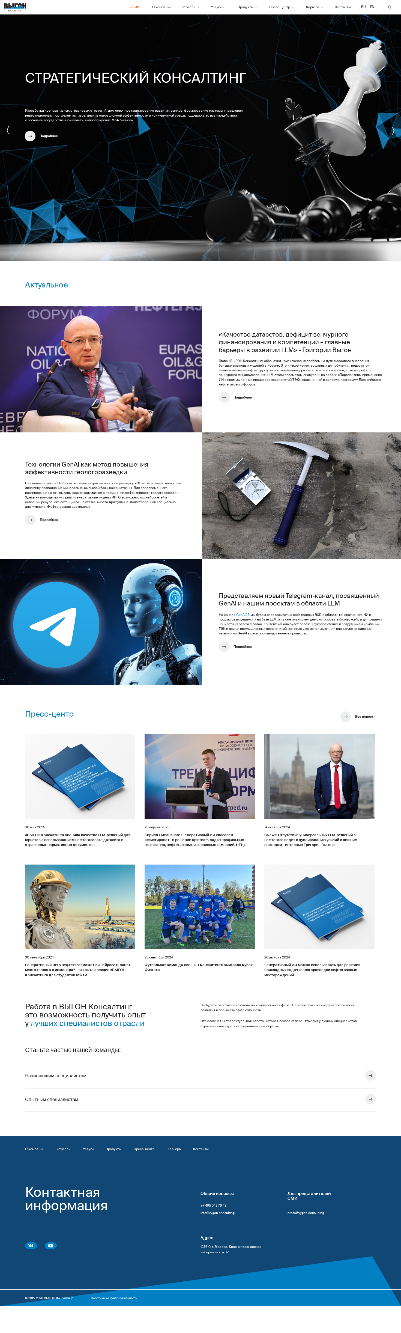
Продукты (113, 1149)
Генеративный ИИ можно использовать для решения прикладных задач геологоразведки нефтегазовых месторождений (312, 970)
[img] (370, 1075)
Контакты (201, 1149)
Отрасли (63, 1149)
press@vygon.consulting (306, 1213)
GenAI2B (243, 615)
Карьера (174, 1149)
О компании (34, 1149)
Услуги (88, 1149)
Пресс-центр (144, 1149)
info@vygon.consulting (217, 1213)
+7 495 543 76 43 (213, 1205)
